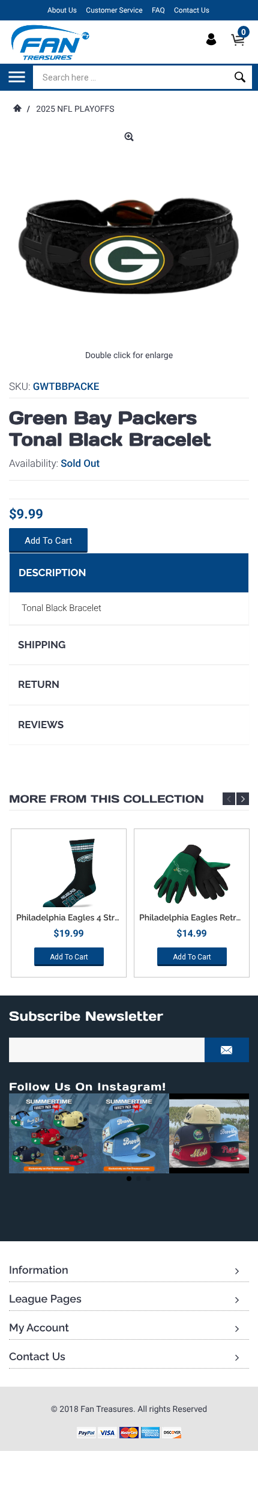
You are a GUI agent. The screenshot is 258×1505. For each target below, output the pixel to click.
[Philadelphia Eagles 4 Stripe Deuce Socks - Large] (68, 874)
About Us (62, 10)
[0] (241, 50)
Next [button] (242, 798)
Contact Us (191, 10)
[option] (68, 908)
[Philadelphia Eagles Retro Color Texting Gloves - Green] (191, 874)
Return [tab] (38, 684)
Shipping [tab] (41, 645)
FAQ (158, 10)
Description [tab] (52, 573)
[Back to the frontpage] (17, 109)
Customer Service (114, 10)
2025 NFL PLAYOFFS (75, 109)
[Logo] (50, 42)
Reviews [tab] (41, 725)
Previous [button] (229, 798)
